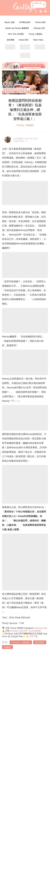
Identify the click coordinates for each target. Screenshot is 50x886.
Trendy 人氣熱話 (35, 34)
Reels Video (38, 40)
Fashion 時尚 (40, 22)
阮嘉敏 (7, 647)
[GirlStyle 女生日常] (25, 8)
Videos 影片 (24, 40)
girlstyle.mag (41, 628)
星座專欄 (10, 40)
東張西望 (39, 642)
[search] (45, 9)
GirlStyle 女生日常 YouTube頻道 (25, 630)
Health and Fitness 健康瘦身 (17, 28)
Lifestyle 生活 (39, 28)
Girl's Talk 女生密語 (16, 34)
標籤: (5, 642)
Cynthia (19, 138)
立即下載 (33, 636)
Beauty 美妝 (9, 22)
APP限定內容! (24, 22)
